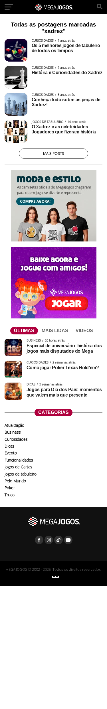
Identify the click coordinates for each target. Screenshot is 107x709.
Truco (10, 494)
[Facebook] (39, 540)
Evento (11, 453)
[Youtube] (68, 540)
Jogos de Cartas (18, 467)
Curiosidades (16, 439)
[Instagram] (49, 540)
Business (13, 432)
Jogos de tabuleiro (21, 474)
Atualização (14, 425)
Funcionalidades (19, 460)
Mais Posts (53, 153)
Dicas (9, 446)
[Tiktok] (58, 540)
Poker (10, 487)
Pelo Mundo (15, 480)
